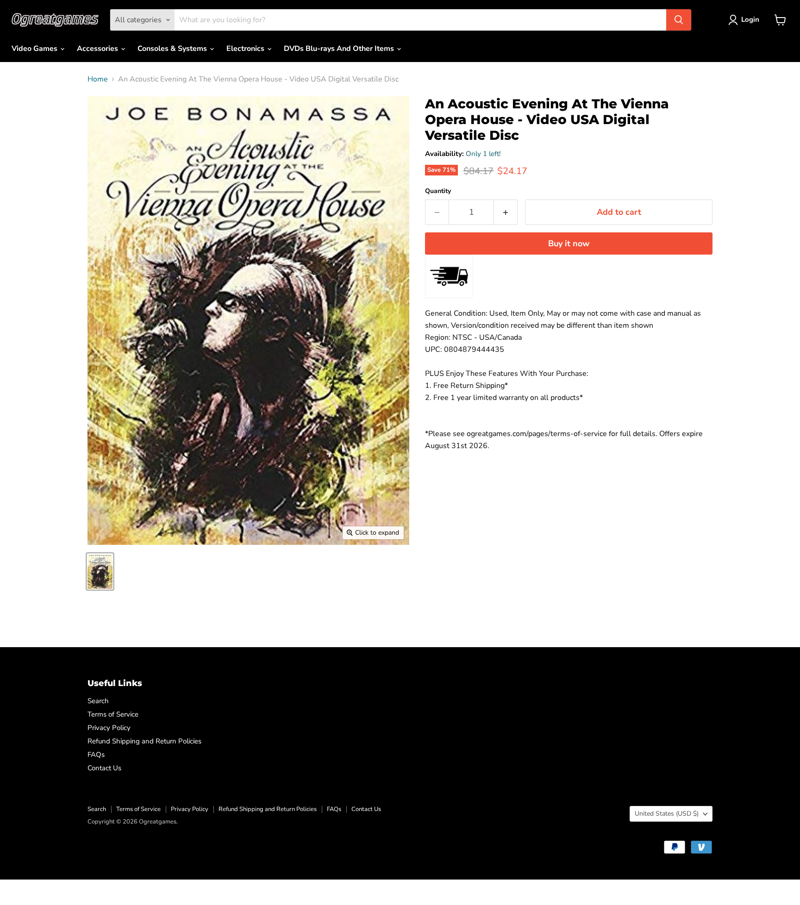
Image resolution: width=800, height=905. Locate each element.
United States (667, 813)
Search (98, 700)
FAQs (96, 754)
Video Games (35, 49)
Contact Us (104, 768)
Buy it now (568, 243)
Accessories (98, 49)
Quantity (438, 191)
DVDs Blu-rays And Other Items (340, 49)
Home (98, 79)
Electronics (246, 49)
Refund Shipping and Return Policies (144, 741)
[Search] (678, 20)
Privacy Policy (109, 727)
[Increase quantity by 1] (506, 212)
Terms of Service (113, 714)
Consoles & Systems (173, 49)
